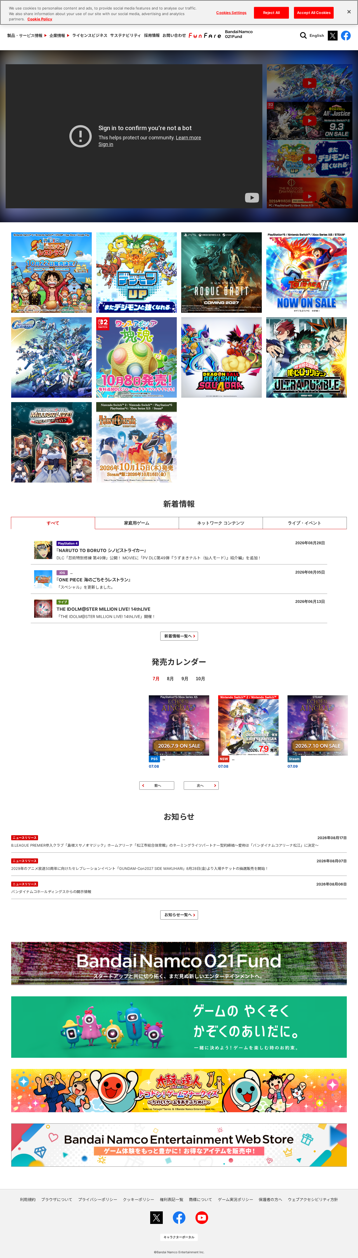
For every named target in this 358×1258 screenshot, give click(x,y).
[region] (179, 12)
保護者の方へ (270, 1200)
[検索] (303, 35)
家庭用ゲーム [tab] (136, 523)
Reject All (271, 12)
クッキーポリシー (138, 1200)
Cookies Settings (231, 12)
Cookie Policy (39, 19)
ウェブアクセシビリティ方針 (313, 1200)
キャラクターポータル (179, 1237)
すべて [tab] (53, 523)
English (317, 35)
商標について (200, 1200)
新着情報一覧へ (178, 636)
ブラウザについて (56, 1200)
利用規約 (28, 1200)
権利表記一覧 (171, 1200)
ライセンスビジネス (89, 35)
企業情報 (57, 35)
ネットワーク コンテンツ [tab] (220, 523)
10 (198, 678)
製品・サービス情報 (25, 35)
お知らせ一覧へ (178, 914)
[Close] (349, 12)
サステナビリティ (125, 35)
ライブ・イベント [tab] (304, 523)
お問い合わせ (174, 35)
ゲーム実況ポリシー (235, 1200)
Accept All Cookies (314, 12)
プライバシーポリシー (97, 1200)
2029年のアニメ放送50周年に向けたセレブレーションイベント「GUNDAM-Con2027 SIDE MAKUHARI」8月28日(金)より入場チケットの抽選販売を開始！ (179, 865)
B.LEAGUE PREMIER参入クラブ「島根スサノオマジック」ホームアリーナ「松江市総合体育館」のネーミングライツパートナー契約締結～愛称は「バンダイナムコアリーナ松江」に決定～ (179, 842)
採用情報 (152, 35)
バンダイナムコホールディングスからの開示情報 (179, 888)
